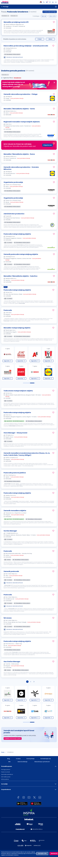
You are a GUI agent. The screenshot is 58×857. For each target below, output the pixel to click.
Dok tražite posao (5, 777)
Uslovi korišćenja (22, 761)
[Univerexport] (34, 694)
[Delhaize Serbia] (48, 711)
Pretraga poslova (5, 769)
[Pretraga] (43, 2)
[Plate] (46, 2)
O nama (18, 758)
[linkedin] (39, 797)
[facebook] (18, 797)
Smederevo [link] (10, 752)
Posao (2, 752)
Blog (8, 758)
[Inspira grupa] (48, 694)
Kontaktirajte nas (45, 758)
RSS (9, 761)
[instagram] (23, 797)
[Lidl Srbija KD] (21, 372)
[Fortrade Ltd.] (7, 711)
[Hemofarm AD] (21, 694)
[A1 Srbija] (7, 355)
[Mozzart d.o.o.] (34, 355)
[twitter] (34, 797)
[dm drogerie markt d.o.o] (34, 711)
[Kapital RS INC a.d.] (21, 711)
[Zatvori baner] (54, 82)
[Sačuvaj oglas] (54, 22)
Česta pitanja (30, 758)
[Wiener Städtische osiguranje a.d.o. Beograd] (48, 372)
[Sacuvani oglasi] (49, 2)
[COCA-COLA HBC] (48, 355)
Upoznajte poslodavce (7, 774)
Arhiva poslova (5, 779)
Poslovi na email (5, 772)
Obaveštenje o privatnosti (42, 761)
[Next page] (34, 681)
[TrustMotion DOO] (7, 694)
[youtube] (29, 797)
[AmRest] (21, 355)
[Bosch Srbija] (7, 372)
